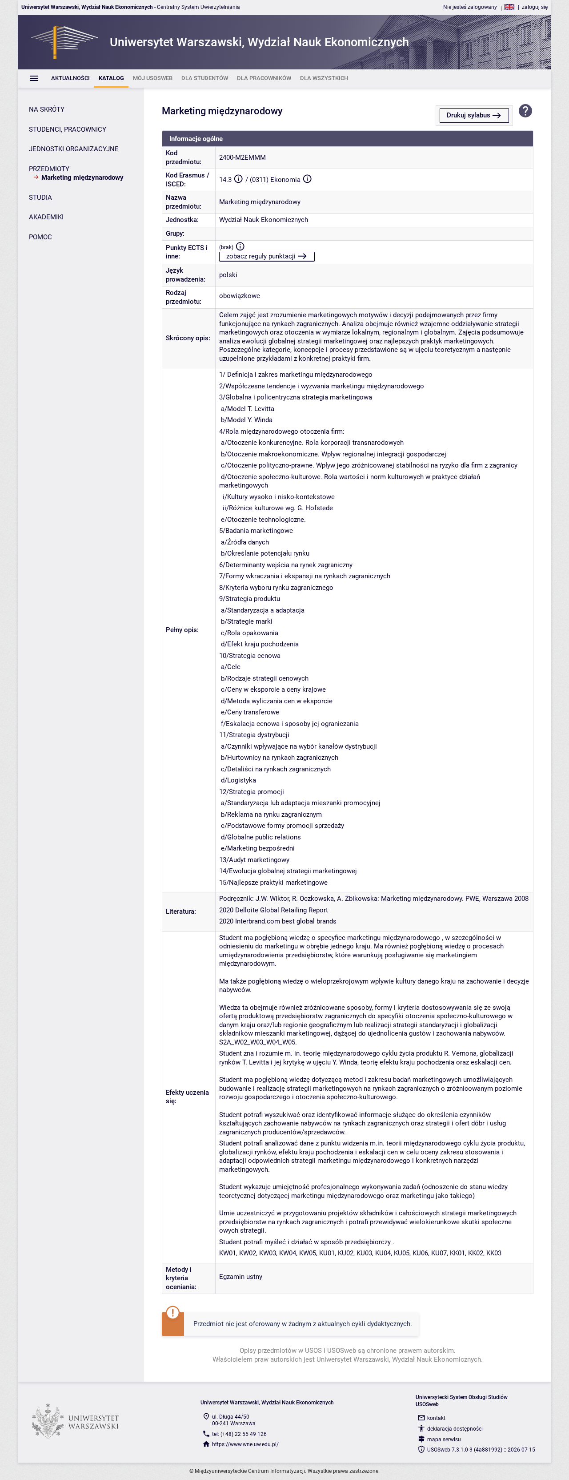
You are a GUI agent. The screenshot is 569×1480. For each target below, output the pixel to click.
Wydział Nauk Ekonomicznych (263, 220)
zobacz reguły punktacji (261, 256)
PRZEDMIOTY (49, 169)
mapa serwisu (444, 1439)
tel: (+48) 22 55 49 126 (239, 1434)
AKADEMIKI (46, 217)
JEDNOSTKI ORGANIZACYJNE (74, 149)
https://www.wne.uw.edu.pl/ (245, 1444)
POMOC (40, 237)
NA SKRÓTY (46, 109)
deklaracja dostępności (455, 1429)
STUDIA (40, 198)
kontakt (436, 1418)
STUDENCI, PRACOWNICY (67, 129)
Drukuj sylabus (468, 115)
